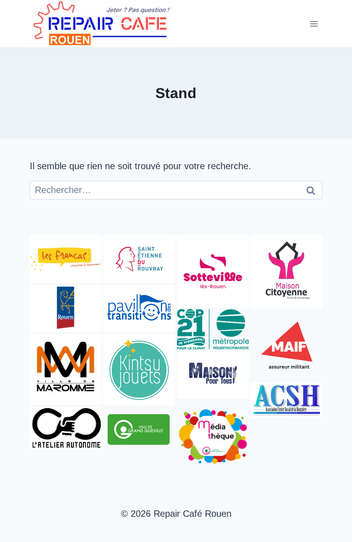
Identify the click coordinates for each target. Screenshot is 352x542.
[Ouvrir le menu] (313, 24)
